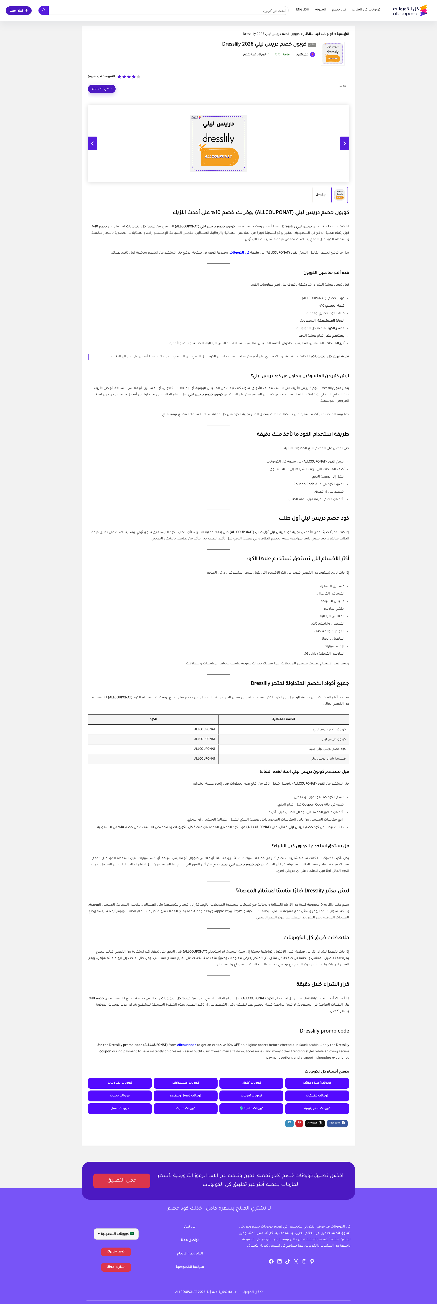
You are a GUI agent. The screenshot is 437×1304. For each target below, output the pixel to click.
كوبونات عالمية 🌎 (251, 1108)
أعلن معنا (16, 11)
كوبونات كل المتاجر (366, 10)
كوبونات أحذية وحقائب (317, 1083)
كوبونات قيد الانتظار (318, 34)
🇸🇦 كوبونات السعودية (116, 1234)
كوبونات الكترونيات (120, 1083)
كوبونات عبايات (185, 1108)
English (302, 10)
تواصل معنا (190, 1240)
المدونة (320, 10)
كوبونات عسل (120, 1108)
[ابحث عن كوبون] (43, 10)
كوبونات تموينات (251, 1096)
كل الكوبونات (239, 253)
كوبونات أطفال (251, 1083)
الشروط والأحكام (190, 1254)
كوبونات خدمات (120, 1096)
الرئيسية (343, 34)
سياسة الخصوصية (190, 1267)
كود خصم (339, 10)
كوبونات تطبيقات (317, 1096)
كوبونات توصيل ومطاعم (185, 1096)
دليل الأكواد (302, 54)
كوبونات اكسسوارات (185, 1083)
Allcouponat (186, 1045)
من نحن (190, 1227)
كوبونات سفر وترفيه (317, 1108)
